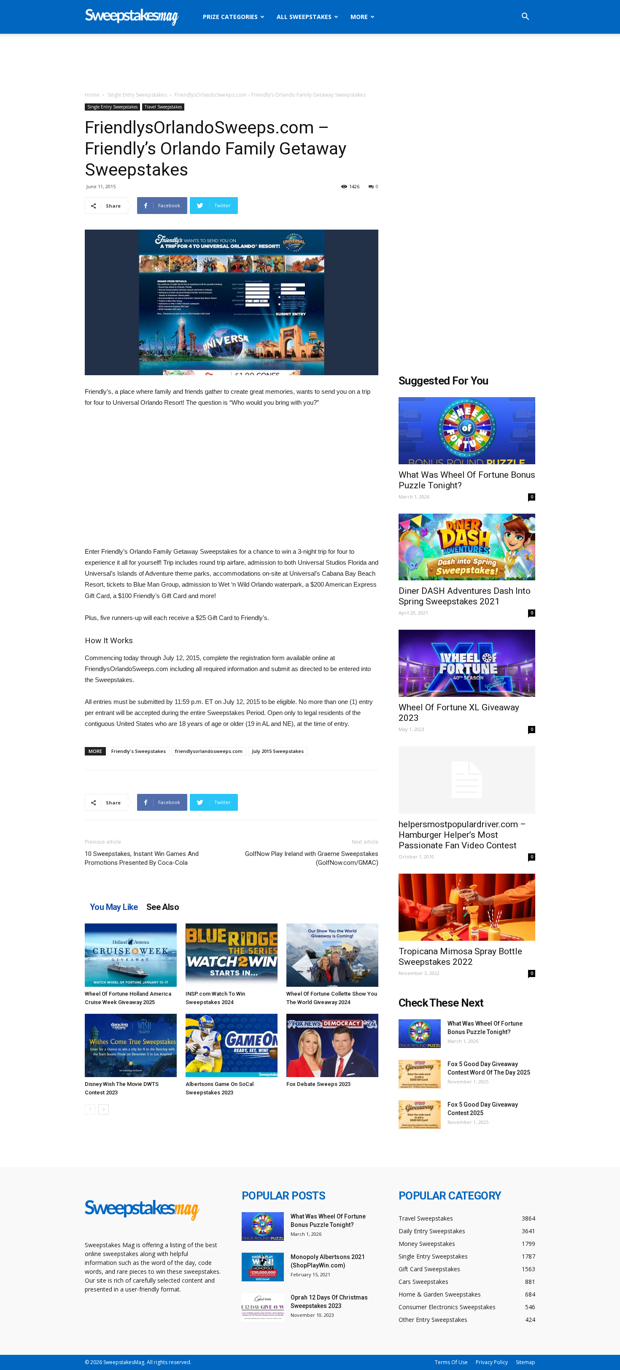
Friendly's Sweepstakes (138, 751)
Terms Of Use (451, 1362)
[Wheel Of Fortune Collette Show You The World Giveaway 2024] (332, 955)
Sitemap (525, 1362)
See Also (162, 907)
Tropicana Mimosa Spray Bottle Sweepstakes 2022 (460, 956)
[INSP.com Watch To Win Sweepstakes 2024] (232, 955)
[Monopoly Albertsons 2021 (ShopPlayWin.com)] (263, 1267)
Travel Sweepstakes (163, 107)
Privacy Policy (492, 1362)
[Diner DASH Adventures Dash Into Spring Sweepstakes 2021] (467, 547)
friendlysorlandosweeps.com (209, 751)
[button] (525, 18)
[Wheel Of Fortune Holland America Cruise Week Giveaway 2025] (131, 955)
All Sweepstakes (304, 17)
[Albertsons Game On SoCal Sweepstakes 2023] (232, 1045)
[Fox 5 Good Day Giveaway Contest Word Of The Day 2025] (420, 1074)
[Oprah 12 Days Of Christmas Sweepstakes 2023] (263, 1307)
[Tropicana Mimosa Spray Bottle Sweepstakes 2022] (467, 907)
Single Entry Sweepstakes (137, 94)
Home (92, 94)
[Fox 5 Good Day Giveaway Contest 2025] (420, 1114)
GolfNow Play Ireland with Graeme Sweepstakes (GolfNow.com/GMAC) (311, 858)
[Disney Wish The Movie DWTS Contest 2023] (131, 1045)
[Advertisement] (310, 63)
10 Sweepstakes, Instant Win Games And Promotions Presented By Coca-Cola (142, 858)
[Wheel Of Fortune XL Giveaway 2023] (467, 663)
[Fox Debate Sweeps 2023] (332, 1045)
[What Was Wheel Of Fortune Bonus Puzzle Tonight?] (467, 430)
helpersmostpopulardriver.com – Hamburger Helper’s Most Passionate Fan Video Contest (462, 834)
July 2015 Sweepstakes (278, 751)
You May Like (114, 907)
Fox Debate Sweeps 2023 (318, 1084)
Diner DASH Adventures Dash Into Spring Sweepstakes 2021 (465, 596)
